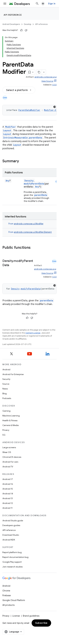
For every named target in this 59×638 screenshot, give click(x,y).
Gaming (6, 411)
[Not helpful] (26, 30)
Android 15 (7, 488)
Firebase (6, 595)
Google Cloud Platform (13, 600)
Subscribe (41, 623)
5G (3, 434)
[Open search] (37, 3)
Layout (7, 130)
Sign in (51, 3)
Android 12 (7, 503)
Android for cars (10, 461)
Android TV (7, 466)
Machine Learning (11, 415)
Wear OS (6, 452)
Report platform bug (12, 552)
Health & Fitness (9, 420)
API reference (13, 14)
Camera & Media (10, 425)
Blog (4, 393)
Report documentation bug (15, 557)
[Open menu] (5, 3)
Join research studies (12, 566)
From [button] (25, 223)
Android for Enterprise (13, 374)
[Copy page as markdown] (39, 72)
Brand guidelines (31, 616)
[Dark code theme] (54, 107)
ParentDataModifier (29, 110)
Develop (27, 24)
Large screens (9, 447)
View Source (47, 81)
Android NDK (8, 539)
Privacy (5, 430)
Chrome (6, 590)
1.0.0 (54, 84)
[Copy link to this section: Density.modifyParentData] (12, 265)
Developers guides (11, 525)
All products (8, 605)
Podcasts (6, 398)
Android (6, 369)
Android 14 (7, 493)
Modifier (10, 126)
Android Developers (11, 24)
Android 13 (7, 498)
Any (7, 180)
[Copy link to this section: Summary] (22, 161)
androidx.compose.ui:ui (45, 77)
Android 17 (7, 479)
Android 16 (7, 484)
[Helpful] (21, 30)
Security (6, 379)
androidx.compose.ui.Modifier (28, 223)
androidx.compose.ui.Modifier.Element (33, 232)
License (16, 616)
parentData (40, 195)
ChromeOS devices (11, 457)
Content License (32, 333)
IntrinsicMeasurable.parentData (22, 137)
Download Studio (10, 535)
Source (5, 384)
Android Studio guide (12, 520)
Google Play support (12, 562)
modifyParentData (34, 183)
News (5, 388)
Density (29, 180)
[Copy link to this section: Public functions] (34, 248)
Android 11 (7, 508)
